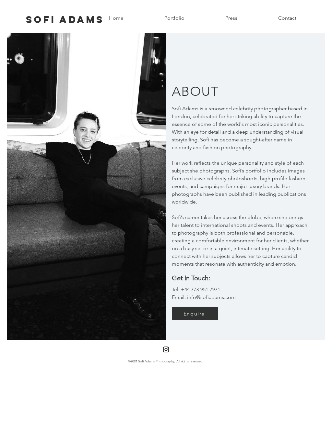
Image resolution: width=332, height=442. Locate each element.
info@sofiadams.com (211, 297)
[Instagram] (166, 349)
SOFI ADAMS (65, 20)
